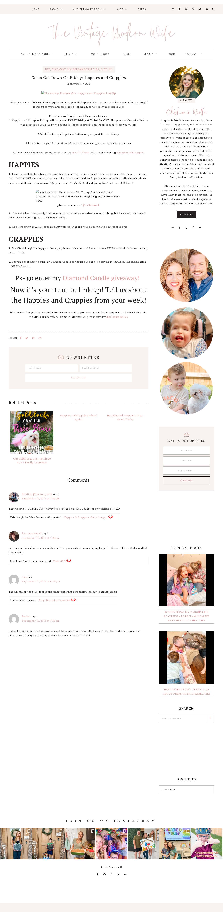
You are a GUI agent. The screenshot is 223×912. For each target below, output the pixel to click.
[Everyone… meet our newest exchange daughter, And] (143, 843)
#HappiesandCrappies (130, 152)
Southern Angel (32, 533)
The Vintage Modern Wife (111, 32)
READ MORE (188, 215)
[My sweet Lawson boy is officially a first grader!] (47, 843)
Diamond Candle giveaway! (102, 278)
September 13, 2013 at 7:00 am (41, 537)
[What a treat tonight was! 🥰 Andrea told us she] (79, 843)
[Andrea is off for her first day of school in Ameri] (16, 843)
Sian (24, 577)
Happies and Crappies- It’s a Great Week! (125, 417)
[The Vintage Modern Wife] (78, 93)
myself (76, 152)
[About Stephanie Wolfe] (186, 83)
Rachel (26, 616)
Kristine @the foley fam (37, 494)
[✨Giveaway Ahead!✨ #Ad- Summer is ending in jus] (206, 843)
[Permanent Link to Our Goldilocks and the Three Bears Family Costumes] (31, 432)
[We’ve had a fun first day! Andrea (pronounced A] (111, 843)
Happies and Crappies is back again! (78, 417)
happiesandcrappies (83, 69)
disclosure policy (117, 316)
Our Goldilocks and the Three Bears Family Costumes (32, 460)
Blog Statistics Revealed (54, 600)
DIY (47, 69)
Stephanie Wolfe (186, 112)
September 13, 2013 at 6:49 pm (41, 581)
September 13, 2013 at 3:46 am (41, 498)
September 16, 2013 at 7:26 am (41, 620)
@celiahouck (91, 205)
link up (106, 69)
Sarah (85, 152)
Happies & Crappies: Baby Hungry (85, 517)
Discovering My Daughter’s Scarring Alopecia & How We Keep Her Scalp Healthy (186, 616)
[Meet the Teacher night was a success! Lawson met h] (175, 843)
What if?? (59, 561)
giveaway (59, 69)
